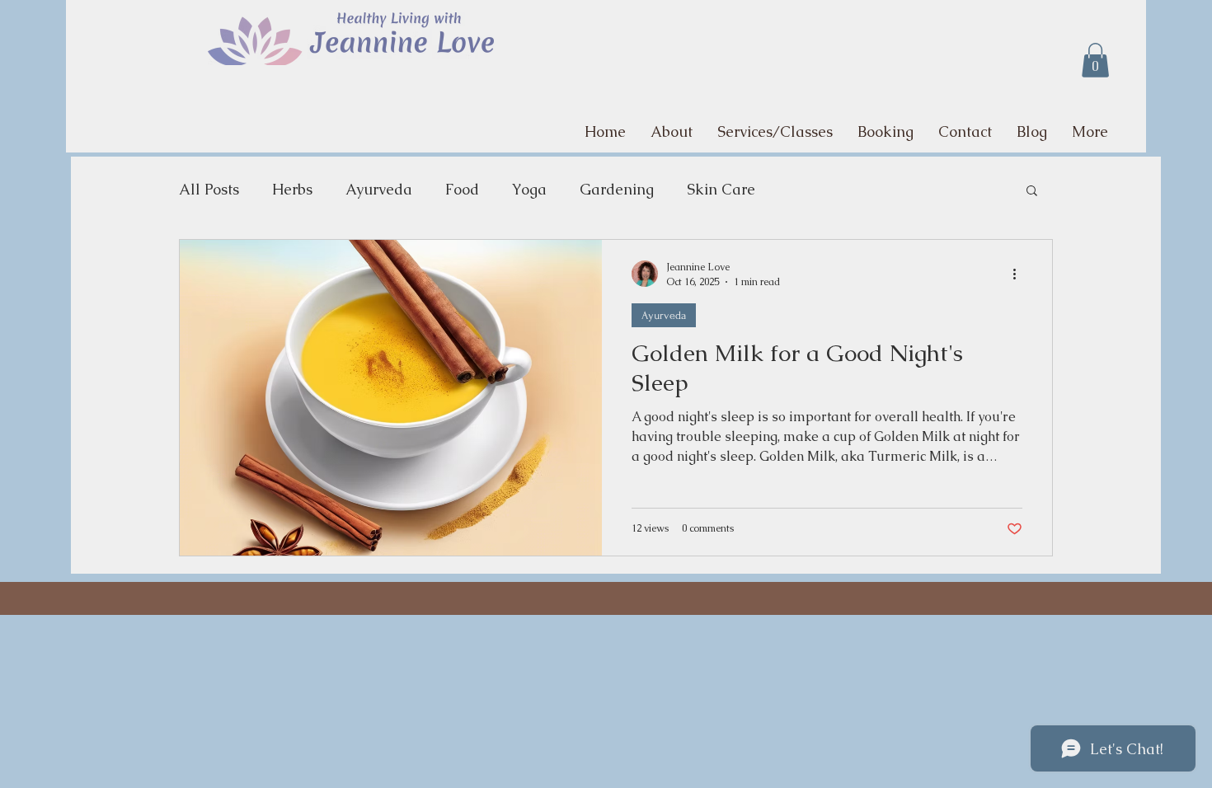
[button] (1095, 60)
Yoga (529, 189)
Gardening (617, 189)
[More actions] (1020, 274)
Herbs (292, 189)
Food (462, 189)
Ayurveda (378, 189)
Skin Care (721, 189)
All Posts (209, 189)
